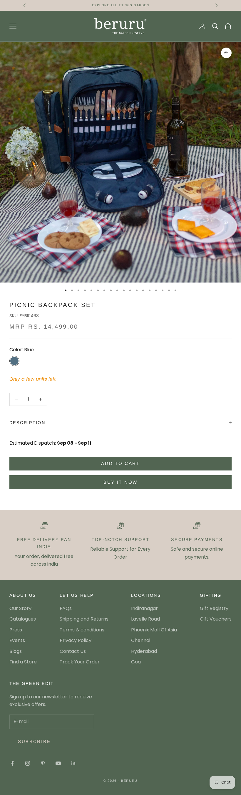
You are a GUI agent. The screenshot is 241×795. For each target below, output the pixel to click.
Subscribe (34, 741)
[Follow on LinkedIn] (73, 763)
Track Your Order (80, 661)
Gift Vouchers (216, 619)
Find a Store (23, 661)
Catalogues (22, 619)
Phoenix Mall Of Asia (154, 629)
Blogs (15, 651)
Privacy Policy (75, 640)
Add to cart (120, 463)
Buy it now (120, 482)
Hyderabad (144, 651)
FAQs (66, 608)
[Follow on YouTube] (58, 763)
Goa (136, 661)
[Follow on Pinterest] (43, 763)
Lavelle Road (145, 619)
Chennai (140, 640)
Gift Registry (214, 608)
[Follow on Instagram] (28, 763)
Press (15, 629)
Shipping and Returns (84, 619)
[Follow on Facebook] (12, 763)
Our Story (20, 608)
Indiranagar (144, 608)
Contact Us (73, 651)
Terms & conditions (82, 629)
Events (17, 640)
